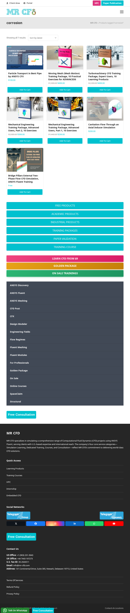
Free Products (65, 205)
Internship (11, 488)
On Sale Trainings (65, 273)
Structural (15, 401)
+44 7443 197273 (25, 558)
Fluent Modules (18, 355)
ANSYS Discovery (19, 285)
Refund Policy (12, 586)
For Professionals (19, 362)
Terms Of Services (14, 580)
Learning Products (15, 468)
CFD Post (15, 308)
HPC (97, 3)
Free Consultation (21, 414)
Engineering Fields (20, 331)
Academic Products (65, 214)
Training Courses (14, 475)
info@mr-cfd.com (21, 565)
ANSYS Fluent (17, 292)
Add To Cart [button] (25, 89)
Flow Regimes (17, 339)
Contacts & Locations (114, 608)
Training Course (65, 247)
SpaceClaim (16, 393)
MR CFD (93, 23)
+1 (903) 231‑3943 (25, 555)
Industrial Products (65, 222)
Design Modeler (18, 323)
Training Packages (65, 230)
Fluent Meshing (18, 347)
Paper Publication (112, 3)
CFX (12, 316)
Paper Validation (65, 239)
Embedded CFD (13, 495)
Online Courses (18, 386)
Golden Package (65, 266)
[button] (122, 12)
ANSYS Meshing (18, 300)
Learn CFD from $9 (65, 258)
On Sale (14, 378)
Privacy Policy (12, 593)
